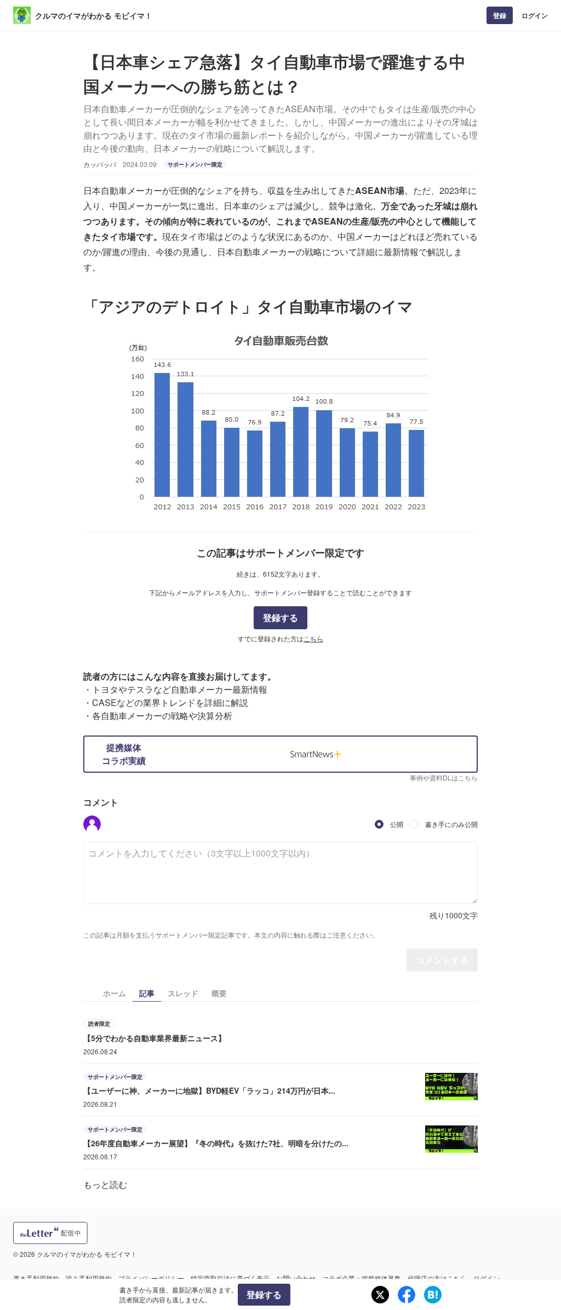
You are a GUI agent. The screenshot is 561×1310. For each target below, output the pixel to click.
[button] (92, 824)
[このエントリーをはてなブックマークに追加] (433, 1294)
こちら (313, 638)
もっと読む (105, 1184)
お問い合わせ (296, 1278)
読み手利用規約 (89, 1278)
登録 (499, 15)
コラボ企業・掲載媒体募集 (361, 1278)
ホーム (114, 992)
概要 (219, 992)
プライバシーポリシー (151, 1278)
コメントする (442, 959)
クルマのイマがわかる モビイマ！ (93, 15)
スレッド (183, 992)
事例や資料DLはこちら (444, 777)
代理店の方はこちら (437, 1278)
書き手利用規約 (36, 1278)
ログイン (535, 15)
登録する (280, 617)
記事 (146, 992)
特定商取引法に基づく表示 (230, 1278)
